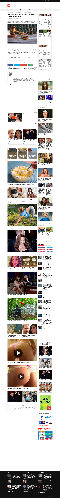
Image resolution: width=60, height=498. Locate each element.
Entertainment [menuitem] (22, 9)
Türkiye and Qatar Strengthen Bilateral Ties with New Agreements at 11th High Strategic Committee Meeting (47, 263)
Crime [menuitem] (27, 9)
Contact (13, 0)
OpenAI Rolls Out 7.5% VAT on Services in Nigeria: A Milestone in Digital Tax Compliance (47, 327)
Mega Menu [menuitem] (16, 9)
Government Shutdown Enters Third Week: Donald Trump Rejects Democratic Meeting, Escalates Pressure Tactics (47, 258)
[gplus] (51, 1)
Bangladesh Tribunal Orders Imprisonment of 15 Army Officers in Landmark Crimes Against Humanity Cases (47, 307)
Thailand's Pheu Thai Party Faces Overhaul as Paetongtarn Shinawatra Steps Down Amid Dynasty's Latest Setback (47, 269)
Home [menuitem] (8, 9)
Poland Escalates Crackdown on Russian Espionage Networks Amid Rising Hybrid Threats (47, 280)
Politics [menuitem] (12, 9)
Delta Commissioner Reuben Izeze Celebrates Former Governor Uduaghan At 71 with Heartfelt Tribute (47, 275)
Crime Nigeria (14, 62)
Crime (10, 62)
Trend (19, 62)
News (17, 62)
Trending (22, 62)
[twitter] (47, 1)
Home (8, 0)
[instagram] (48, 1)
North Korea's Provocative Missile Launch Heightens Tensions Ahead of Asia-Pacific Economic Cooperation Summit (47, 286)
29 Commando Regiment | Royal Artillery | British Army (47, 291)
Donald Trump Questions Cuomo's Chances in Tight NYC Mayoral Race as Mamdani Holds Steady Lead (47, 302)
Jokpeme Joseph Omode (11, 18)
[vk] (49, 251)
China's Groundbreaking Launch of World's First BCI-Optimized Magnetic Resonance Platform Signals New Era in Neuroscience (47, 321)
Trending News (11, 12)
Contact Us (51, 496)
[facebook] (45, 1)
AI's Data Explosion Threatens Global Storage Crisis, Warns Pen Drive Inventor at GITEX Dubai (47, 296)
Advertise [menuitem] (30, 9)
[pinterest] (50, 1)
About (10, 0)
